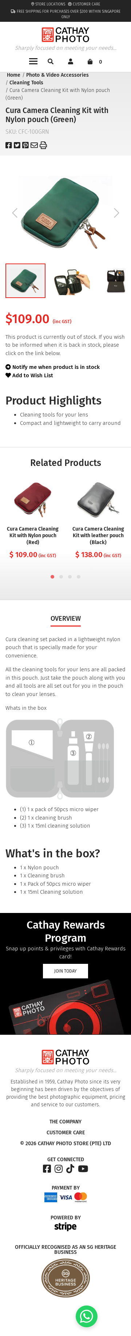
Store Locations (49, 4)
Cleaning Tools (26, 83)
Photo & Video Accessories (57, 75)
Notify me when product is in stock (56, 367)
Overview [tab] (66, 619)
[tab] (52, 577)
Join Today (65, 971)
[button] (25, 280)
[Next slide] (116, 213)
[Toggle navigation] (33, 60)
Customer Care (86, 4)
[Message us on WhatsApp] (87, 1325)
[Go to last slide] (14, 213)
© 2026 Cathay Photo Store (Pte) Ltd (65, 1143)
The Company (65, 1121)
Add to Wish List (32, 375)
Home (13, 75)
